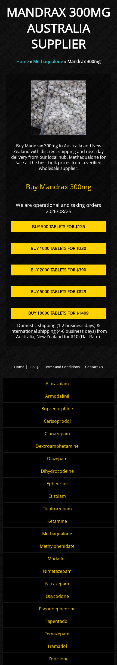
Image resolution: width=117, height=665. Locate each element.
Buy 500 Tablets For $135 (58, 226)
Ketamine (57, 521)
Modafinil (57, 559)
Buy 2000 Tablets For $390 (58, 269)
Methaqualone (48, 61)
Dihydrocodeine (57, 471)
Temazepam (57, 634)
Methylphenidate (57, 546)
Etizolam (57, 496)
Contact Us (94, 366)
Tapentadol (57, 621)
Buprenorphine (57, 409)
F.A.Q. (34, 366)
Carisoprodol (57, 421)
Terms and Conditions (62, 366)
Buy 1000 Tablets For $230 (58, 248)
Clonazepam (57, 434)
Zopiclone (58, 659)
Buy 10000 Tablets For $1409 (58, 313)
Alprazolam (57, 384)
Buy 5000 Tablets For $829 (58, 291)
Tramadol (57, 646)
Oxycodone (57, 596)
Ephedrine (57, 484)
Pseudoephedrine (57, 609)
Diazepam (57, 459)
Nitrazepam (57, 584)
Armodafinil (57, 396)
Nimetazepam (57, 571)
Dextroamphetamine (57, 446)
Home (22, 61)
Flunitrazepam (57, 509)
